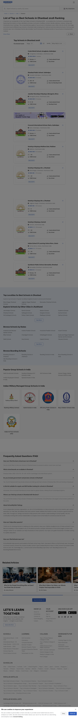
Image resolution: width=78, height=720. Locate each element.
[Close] (67, 339)
